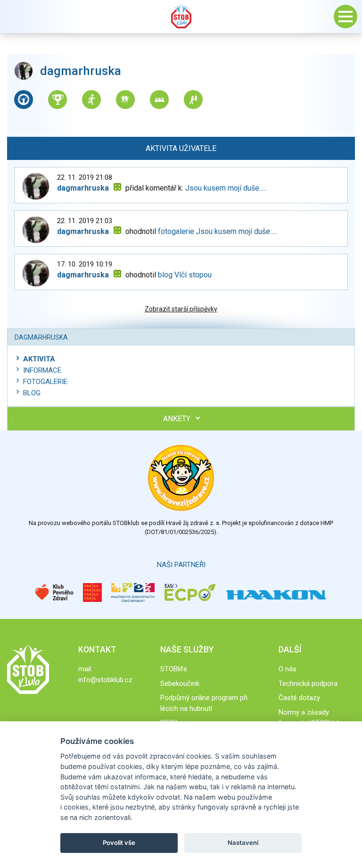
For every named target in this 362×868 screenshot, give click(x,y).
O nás (287, 669)
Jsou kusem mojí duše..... (225, 188)
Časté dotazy (299, 697)
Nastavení (243, 842)
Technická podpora (308, 683)
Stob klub (181, 16)
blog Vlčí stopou (185, 274)
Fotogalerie (45, 381)
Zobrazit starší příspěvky (181, 309)
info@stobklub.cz (105, 680)
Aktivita (39, 359)
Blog (32, 393)
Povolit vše (119, 842)
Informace (42, 370)
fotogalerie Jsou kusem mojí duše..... (217, 231)
